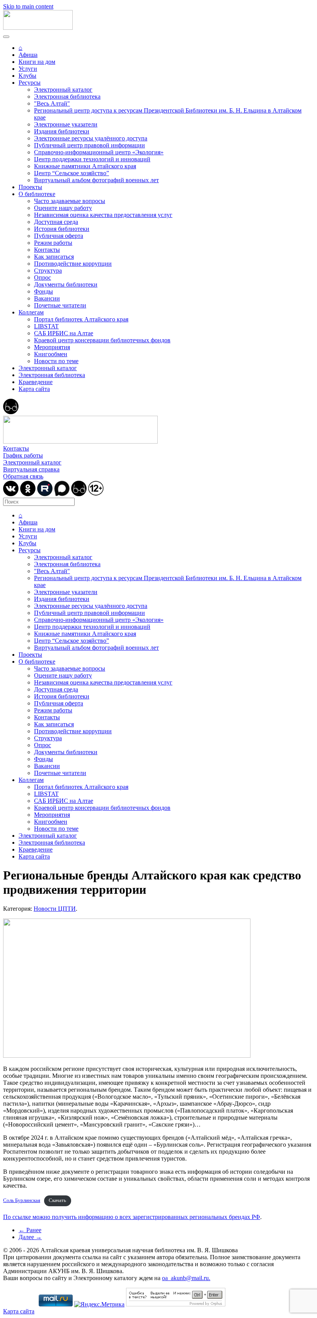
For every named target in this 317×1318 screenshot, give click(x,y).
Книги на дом (37, 61)
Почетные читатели (60, 305)
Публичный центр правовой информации (89, 145)
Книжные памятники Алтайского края (85, 166)
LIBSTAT (46, 326)
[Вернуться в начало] (38, 27)
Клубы (27, 75)
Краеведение (36, 382)
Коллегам (31, 312)
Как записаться (54, 256)
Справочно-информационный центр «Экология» (99, 152)
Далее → (30, 1237)
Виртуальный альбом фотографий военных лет (96, 180)
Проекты (30, 187)
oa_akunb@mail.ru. (186, 1278)
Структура (48, 270)
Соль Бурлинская (21, 1200)
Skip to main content (28, 6)
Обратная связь (23, 476)
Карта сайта (34, 389)
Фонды (43, 291)
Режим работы (53, 242)
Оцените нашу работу (63, 208)
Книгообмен (50, 354)
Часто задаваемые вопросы (69, 201)
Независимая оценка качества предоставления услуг (103, 215)
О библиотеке (37, 194)
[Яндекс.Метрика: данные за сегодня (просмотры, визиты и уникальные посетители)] (99, 1304)
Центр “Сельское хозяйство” (71, 173)
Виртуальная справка (31, 469)
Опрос (42, 277)
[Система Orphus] (175, 1304)
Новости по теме (56, 361)
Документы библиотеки (65, 284)
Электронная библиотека (67, 96)
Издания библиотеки (61, 131)
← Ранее (30, 1230)
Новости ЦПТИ (55, 908)
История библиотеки (61, 228)
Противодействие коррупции (73, 263)
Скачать (57, 1200)
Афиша (28, 54)
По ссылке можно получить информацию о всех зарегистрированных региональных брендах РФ (131, 1217)
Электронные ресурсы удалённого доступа (90, 138)
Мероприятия (52, 347)
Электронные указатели (65, 124)
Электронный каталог (63, 89)
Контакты (47, 249)
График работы (23, 455)
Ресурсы (30, 82)
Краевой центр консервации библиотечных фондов (102, 340)
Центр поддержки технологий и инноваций (92, 159)
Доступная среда (56, 222)
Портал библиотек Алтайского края (81, 319)
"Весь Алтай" (52, 103)
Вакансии (47, 298)
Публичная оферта (58, 235)
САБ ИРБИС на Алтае (63, 333)
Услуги (28, 68)
